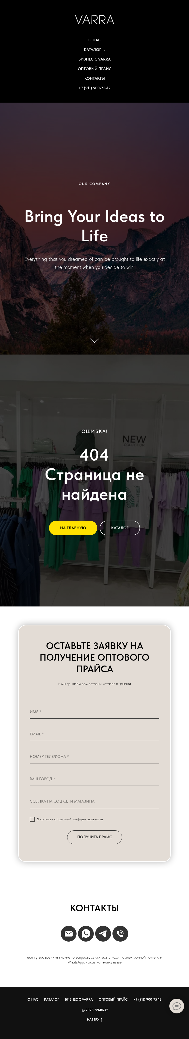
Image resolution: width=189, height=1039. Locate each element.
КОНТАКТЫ (94, 78)
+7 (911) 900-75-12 (94, 88)
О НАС (94, 40)
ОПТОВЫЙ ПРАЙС (94, 68)
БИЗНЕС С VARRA (95, 59)
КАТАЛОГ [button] (93, 49)
